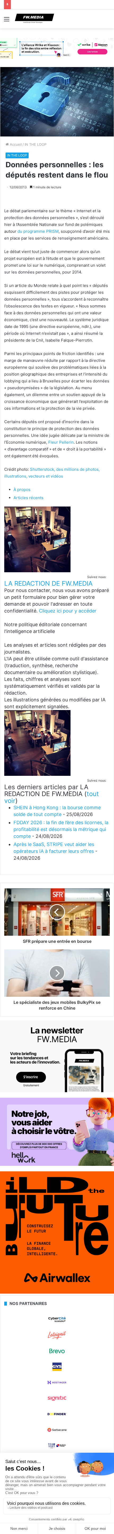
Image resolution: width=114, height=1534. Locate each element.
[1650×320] (57, 48)
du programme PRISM (38, 231)
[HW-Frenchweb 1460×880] (57, 1164)
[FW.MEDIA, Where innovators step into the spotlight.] (34, 19)
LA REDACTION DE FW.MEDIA (48, 583)
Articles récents (28, 497)
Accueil (15, 144)
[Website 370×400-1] (57, 1292)
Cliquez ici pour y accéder (68, 611)
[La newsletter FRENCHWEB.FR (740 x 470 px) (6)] (57, 1091)
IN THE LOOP (35, 144)
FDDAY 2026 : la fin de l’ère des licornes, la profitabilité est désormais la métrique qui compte (61, 829)
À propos (22, 489)
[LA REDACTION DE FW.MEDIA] (37, 570)
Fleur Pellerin (61, 442)
